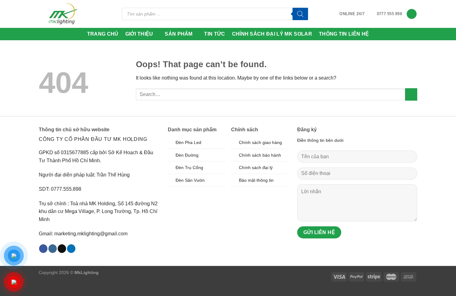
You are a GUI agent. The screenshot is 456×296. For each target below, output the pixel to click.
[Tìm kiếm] (300, 14)
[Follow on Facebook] (43, 248)
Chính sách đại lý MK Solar (272, 34)
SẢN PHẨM (179, 34)
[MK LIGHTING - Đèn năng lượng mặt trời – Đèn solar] (62, 14)
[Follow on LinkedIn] (71, 248)
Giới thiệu (139, 34)
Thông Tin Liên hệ (344, 34)
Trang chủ (102, 34)
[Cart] (412, 14)
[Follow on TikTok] (62, 248)
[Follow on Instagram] (52, 248)
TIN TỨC (214, 34)
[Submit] (411, 94)
